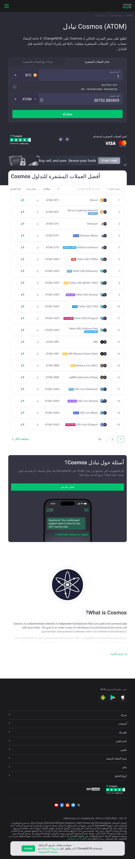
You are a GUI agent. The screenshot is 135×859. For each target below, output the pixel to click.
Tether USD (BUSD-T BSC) (81, 282)
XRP (95, 342)
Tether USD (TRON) (85, 259)
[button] (26, 75)
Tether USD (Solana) (82, 294)
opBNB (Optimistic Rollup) (83, 377)
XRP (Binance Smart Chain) (80, 353)
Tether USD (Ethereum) (83, 271)
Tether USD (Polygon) (81, 318)
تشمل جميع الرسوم (109, 84)
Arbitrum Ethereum (81, 247)
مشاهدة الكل (22, 438)
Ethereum (92, 223)
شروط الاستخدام (49, 848)
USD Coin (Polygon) (82, 424)
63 (99, 439)
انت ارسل (114, 72)
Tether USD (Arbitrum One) (83, 330)
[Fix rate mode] (41, 100)
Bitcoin (94, 200)
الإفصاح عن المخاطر (77, 838)
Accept (28, 848)
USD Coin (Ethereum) (83, 389)
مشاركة (67, 114)
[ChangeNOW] (127, 6)
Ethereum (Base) (86, 235)
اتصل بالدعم (67, 487)
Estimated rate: (110, 89)
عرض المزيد (116, 653)
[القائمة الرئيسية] (6, 6)
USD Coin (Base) (86, 412)
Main (129, 15)
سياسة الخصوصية (48, 851)
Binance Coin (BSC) (84, 365)
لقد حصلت (114, 95)
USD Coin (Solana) (83, 400)
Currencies (116, 15)
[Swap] (14, 87)
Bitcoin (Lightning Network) (83, 212)
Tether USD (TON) (85, 306)
